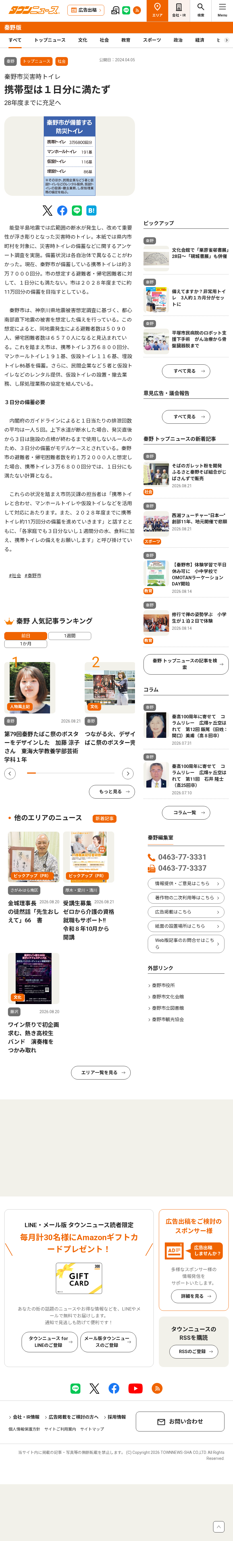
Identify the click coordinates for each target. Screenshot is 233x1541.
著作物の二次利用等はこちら (184, 897)
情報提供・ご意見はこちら (182, 883)
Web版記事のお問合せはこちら (184, 944)
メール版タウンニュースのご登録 (107, 1342)
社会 (104, 40)
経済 (199, 40)
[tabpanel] (69, 156)
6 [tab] (75, 773)
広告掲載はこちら (173, 912)
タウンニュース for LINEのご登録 (48, 1342)
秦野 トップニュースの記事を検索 (185, 664)
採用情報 (117, 1417)
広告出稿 (87, 10)
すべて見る (185, 371)
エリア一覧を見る (99, 1072)
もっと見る (110, 791)
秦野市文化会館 (168, 997)
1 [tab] (31, 773)
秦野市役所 (163, 985)
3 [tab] (49, 773)
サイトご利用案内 (60, 1429)
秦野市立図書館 (168, 1008)
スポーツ (152, 40)
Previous (10, 773)
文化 (82, 40)
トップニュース (50, 40)
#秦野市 (32, 575)
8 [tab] (92, 773)
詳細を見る (192, 1296)
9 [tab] (101, 773)
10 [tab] (110, 773)
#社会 (15, 575)
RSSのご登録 (192, 1351)
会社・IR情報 (26, 1417)
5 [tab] (66, 773)
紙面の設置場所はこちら (180, 926)
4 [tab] (57, 773)
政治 (178, 40)
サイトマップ (92, 1429)
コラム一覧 (184, 812)
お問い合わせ (186, 1421)
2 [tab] (40, 773)
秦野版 (12, 27)
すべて (15, 40)
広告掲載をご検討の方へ (74, 1417)
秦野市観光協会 (168, 1019)
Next (128, 773)
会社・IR (179, 15)
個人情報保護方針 (24, 1429)
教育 (125, 40)
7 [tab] (84, 773)
